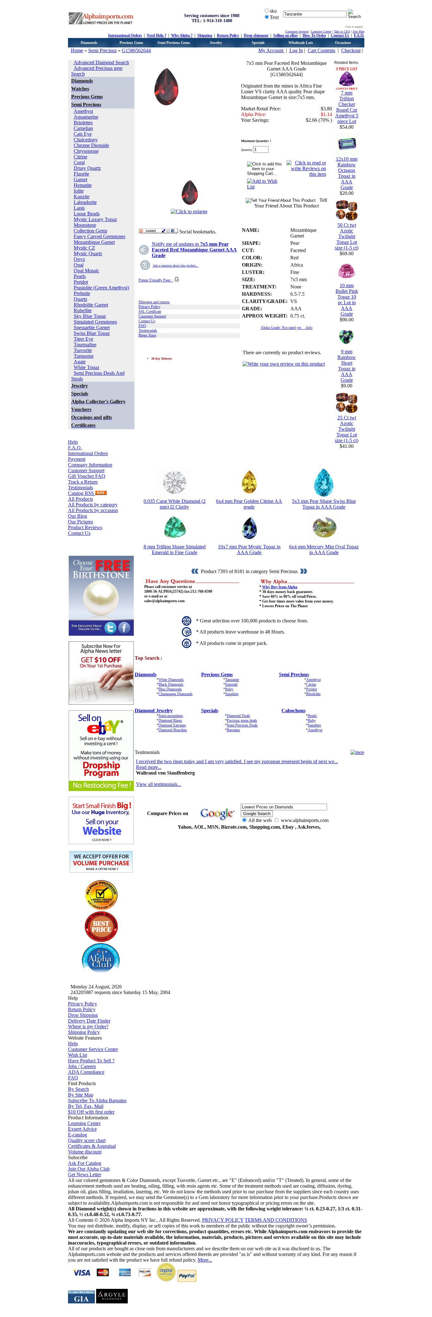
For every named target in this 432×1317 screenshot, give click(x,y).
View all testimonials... (158, 784)
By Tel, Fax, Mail (85, 1106)
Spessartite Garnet (92, 327)
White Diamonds (171, 679)
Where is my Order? (88, 1026)
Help (73, 442)
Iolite (79, 191)
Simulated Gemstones (95, 322)
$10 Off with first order (91, 1112)
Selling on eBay (285, 35)
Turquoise (84, 356)
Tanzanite (232, 679)
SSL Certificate (150, 311)
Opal (78, 265)
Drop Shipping (83, 1015)
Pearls (80, 276)
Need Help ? (156, 35)
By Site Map (80, 1095)
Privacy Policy (149, 307)
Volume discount (85, 1151)
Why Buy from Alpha (279, 587)
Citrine (80, 156)
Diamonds (89, 42)
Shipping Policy (84, 1032)
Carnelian (83, 128)
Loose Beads (87, 213)
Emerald (231, 684)
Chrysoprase (86, 151)
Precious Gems (131, 42)
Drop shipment (256, 35)
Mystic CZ (84, 247)
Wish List (77, 1055)
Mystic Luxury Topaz (95, 219)
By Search (78, 1089)
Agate (80, 361)
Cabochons (293, 710)
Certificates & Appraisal (92, 1146)
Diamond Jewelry (154, 710)
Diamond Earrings (172, 725)
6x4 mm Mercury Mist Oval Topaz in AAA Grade (324, 549)
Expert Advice (82, 1129)
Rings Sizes (147, 335)
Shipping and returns (154, 302)
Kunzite (81, 196)
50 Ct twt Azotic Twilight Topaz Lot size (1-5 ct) (346, 236)
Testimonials (80, 487)
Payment (76, 459)
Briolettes (83, 122)
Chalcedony (86, 139)
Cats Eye (83, 134)
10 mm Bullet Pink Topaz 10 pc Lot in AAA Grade (347, 300)
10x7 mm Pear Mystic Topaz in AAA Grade (249, 549)
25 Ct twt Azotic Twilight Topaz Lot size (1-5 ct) (346, 429)
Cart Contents (321, 50)
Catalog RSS (81, 493)
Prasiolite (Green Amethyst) (101, 287)
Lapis (79, 208)
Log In (296, 50)
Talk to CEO (342, 31)
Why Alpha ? (182, 35)
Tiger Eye (83, 339)
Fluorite (81, 173)
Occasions (343, 42)
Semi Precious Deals (242, 725)
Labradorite (85, 202)
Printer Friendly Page (156, 280)
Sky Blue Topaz (90, 316)
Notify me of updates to (194, 249)
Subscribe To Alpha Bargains (97, 1100)
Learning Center (321, 31)
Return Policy (228, 35)
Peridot (81, 282)
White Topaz (86, 367)
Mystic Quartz (88, 253)
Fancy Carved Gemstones (99, 236)
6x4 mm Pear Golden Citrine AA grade (249, 504)
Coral (79, 162)
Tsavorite (83, 350)
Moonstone (85, 225)
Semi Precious (102, 50)
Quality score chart (87, 1140)
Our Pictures (80, 521)
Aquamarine (86, 117)
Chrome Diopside (91, 145)
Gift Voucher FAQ (86, 476)
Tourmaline (85, 344)
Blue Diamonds (170, 689)
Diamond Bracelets (172, 730)
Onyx (79, 259)
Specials (258, 42)
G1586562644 (136, 50)
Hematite (83, 185)
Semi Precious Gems (173, 42)
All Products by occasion (93, 510)
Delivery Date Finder (89, 1020)
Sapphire (231, 694)
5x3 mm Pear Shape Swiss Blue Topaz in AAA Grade (324, 504)
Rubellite (83, 310)
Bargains (233, 730)
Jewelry (216, 42)
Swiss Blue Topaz (92, 333)
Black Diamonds (170, 684)
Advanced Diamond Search (101, 62)
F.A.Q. (359, 35)
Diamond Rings (170, 720)
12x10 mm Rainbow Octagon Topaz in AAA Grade (346, 173)
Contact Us (340, 35)
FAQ (142, 326)
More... (205, 1260)
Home (77, 50)
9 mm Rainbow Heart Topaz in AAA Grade (346, 366)
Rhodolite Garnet (91, 304)
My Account (271, 50)
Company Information (90, 464)
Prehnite (82, 293)
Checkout (351, 50)
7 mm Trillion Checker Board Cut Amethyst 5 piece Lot (346, 107)
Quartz (80, 299)
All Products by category (93, 504)
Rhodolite (313, 694)
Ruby (229, 689)
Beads (312, 716)
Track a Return (83, 482)
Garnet (80, 179)
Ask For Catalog (84, 1163)
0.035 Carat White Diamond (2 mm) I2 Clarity (175, 504)
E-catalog (77, 1134)
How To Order (314, 35)
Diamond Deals (238, 716)
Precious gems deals (242, 720)
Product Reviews (85, 527)
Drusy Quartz (87, 168)
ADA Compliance (86, 1072)
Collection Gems (90, 230)
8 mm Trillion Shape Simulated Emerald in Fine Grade (175, 549)
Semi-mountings (170, 716)
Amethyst (83, 111)
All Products (80, 499)
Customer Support (297, 31)
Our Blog (77, 516)
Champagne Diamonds (175, 694)
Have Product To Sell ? (91, 1060)
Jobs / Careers (82, 1066)
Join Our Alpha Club (89, 1169)
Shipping (204, 35)
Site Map (358, 31)
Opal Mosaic (86, 270)
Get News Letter (84, 1174)
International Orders (125, 35)
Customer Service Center (93, 1049)
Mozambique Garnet (94, 242)
